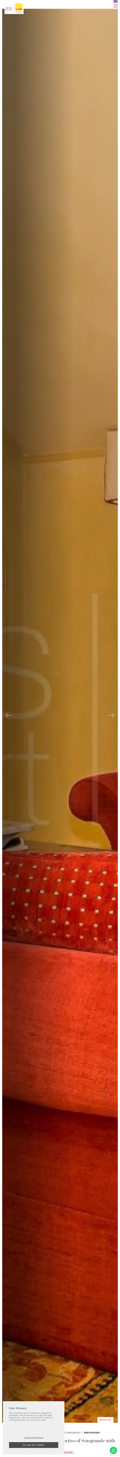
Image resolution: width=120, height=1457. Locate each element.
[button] (8, 715)
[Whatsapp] (113, 1450)
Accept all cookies (33, 1445)
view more (68, 1452)
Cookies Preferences (33, 1437)
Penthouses (92, 1432)
